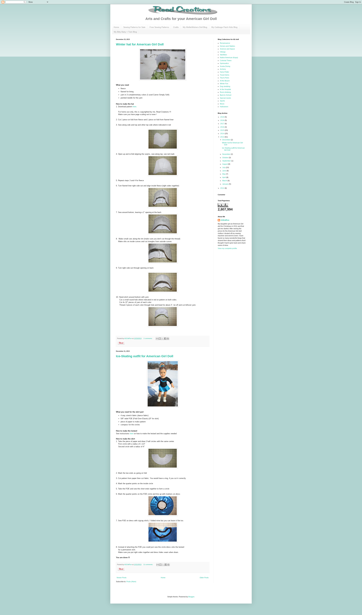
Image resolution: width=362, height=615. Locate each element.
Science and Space (227, 49)
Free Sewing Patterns (159, 27)
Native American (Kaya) (229, 58)
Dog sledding (225, 86)
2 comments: (148, 338)
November (226, 154)
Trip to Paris (224, 78)
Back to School (225, 95)
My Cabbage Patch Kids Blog (224, 27)
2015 (222, 130)
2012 (222, 188)
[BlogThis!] (159, 338)
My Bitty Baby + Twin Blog (125, 32)
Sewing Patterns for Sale (134, 27)
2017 (222, 124)
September (226, 161)
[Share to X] (162, 338)
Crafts (176, 27)
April (224, 177)
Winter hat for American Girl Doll (140, 44)
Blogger (191, 597)
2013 (222, 137)
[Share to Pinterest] (167, 338)
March (225, 181)
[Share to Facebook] (165, 338)
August (225, 164)
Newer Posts (121, 578)
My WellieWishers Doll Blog (195, 27)
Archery (223, 69)
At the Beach (225, 81)
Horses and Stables (227, 46)
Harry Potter (224, 72)
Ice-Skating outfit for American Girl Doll (144, 356)
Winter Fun (224, 84)
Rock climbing (225, 92)
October (225, 158)
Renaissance (225, 43)
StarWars (223, 55)
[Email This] (157, 338)
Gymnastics (224, 63)
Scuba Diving (225, 66)
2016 (222, 127)
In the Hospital (225, 89)
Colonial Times (225, 61)
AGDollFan (225, 220)
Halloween (224, 107)
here (134, 107)
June (224, 171)
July (224, 167)
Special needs (225, 98)
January (225, 184)
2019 (222, 117)
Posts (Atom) (131, 582)
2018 (222, 120)
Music (222, 104)
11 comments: (148, 564)
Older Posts (204, 578)
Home (116, 27)
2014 (222, 134)
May (224, 174)
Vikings (223, 52)
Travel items (224, 75)
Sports (222, 101)
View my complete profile (227, 248)
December (226, 140)
